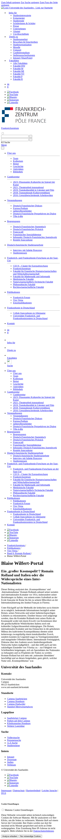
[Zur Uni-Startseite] (27, 7)
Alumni (16, 31)
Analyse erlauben (9, 836)
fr (8, 87)
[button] (5, 142)
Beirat (16, 163)
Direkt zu (13, 36)
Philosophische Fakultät (24, 284)
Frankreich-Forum (21, 297)
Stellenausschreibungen (24, 55)
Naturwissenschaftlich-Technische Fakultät (33, 282)
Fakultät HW (19, 66)
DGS (3, 793)
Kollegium (18, 161)
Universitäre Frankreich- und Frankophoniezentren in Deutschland (30, 317)
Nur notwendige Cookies (30, 836)
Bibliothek (18, 171)
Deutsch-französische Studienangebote (25, 245)
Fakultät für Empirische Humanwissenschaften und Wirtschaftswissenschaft (35, 272)
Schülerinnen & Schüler (24, 23)
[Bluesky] (12, 97)
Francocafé (18, 232)
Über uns (11, 153)
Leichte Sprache (49, 790)
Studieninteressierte (22, 15)
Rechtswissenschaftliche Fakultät (28, 287)
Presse (16, 26)
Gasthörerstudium (21, 52)
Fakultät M (18, 68)
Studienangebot (20, 39)
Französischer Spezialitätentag (27, 234)
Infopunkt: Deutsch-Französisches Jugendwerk (35, 237)
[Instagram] (13, 100)
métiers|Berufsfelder (22, 211)
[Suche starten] (30, 136)
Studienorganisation (22, 44)
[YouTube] (12, 94)
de (8, 84)
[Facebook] (13, 92)
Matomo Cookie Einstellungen (19, 810)
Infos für (13, 13)
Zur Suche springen (30, 2)
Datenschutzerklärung (43, 831)
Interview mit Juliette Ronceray (27, 250)
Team (15, 158)
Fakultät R (18, 79)
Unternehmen (19, 28)
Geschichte (18, 166)
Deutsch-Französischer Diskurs (27, 205)
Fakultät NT (18, 74)
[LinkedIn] (12, 102)
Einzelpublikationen (22, 303)
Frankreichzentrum (22, 268)
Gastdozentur (13, 176)
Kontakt (11, 323)
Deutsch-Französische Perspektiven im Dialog (34, 213)
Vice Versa (18, 300)
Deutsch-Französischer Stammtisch (29, 226)
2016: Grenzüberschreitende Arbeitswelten (33, 195)
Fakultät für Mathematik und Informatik (31, 276)
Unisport (17, 50)
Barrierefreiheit (33, 790)
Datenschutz (19, 790)
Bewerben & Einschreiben (25, 42)
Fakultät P (18, 76)
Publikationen (13, 292)
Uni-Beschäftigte (21, 34)
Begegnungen (13, 221)
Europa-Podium (20, 208)
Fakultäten (14, 60)
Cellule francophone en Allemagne (29, 313)
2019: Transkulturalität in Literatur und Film (33, 190)
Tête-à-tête (18, 216)
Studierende (18, 20)
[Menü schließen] (2, 147)
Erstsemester (19, 18)
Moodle (16, 47)
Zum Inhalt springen (10, 2)
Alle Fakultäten (20, 63)
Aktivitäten (18, 169)
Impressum (6, 790)
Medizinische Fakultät (23, 279)
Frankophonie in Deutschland (21, 308)
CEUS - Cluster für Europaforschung (30, 266)
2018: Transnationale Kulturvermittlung (31, 192)
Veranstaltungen (14, 200)
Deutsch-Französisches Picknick (28, 229)
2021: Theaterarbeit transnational (28, 187)
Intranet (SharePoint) (22, 58)
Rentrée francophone (23, 240)
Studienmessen (20, 253)
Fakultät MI (18, 71)
